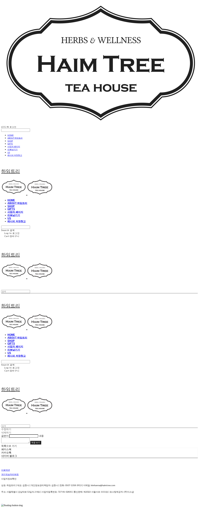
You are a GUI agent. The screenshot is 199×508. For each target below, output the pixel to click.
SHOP (10, 141)
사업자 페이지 (13, 146)
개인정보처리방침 (10, 474)
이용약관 (5, 470)
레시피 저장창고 (14, 155)
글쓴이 (5, 436)
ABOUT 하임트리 (15, 138)
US (8, 152)
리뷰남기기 (12, 149)
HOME (10, 135)
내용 (41, 436)
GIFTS (10, 143)
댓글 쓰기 (35, 442)
